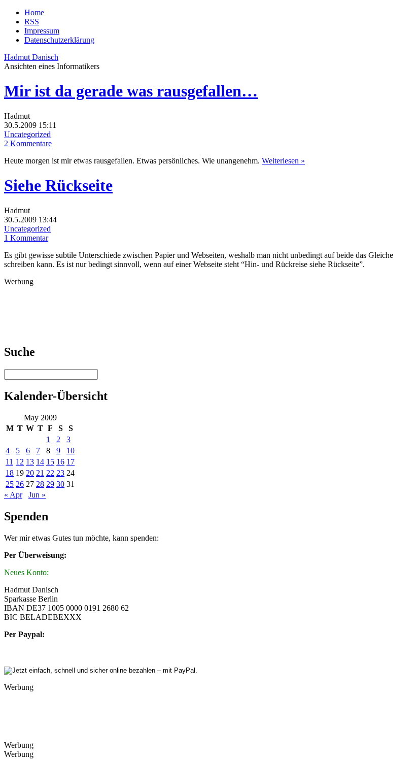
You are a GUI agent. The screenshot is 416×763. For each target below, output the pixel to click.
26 (20, 484)
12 (20, 461)
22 (50, 473)
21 (40, 473)
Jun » (37, 494)
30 (60, 484)
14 (40, 461)
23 (60, 473)
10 (70, 450)
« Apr (13, 494)
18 (10, 473)
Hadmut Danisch (31, 57)
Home (34, 12)
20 (30, 473)
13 (30, 461)
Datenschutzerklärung (59, 40)
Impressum (41, 30)
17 (70, 461)
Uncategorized (27, 134)
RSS (31, 21)
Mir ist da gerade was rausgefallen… (131, 91)
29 (50, 484)
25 (10, 484)
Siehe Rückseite (58, 185)
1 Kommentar (26, 238)
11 (9, 461)
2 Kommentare (28, 143)
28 (40, 484)
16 (60, 461)
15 (50, 461)
